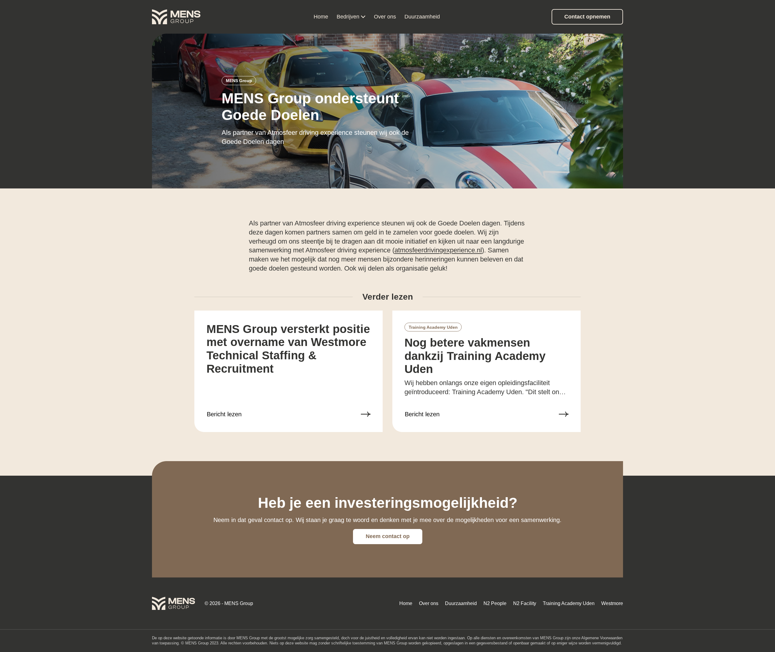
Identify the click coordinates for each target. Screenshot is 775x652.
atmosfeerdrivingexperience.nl (438, 250)
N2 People (494, 603)
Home (321, 17)
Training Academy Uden (569, 603)
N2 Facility (524, 603)
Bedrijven (348, 17)
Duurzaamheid (422, 17)
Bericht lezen (224, 414)
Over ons (385, 17)
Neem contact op (388, 536)
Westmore (612, 603)
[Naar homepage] (176, 16)
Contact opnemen (587, 17)
